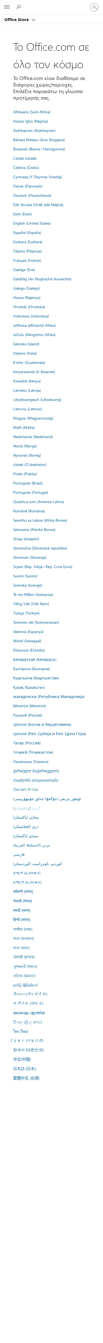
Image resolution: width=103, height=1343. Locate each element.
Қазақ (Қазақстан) (29, 687)
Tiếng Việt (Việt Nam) (31, 603)
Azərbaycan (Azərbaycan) (34, 130)
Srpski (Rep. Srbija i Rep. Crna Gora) (42, 566)
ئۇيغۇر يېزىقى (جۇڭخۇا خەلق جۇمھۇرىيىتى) (47, 798)
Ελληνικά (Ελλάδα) (29, 650)
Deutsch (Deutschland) (32, 195)
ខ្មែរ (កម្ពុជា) (28, 1040)
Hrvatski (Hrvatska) (29, 306)
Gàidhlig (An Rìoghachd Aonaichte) (42, 278)
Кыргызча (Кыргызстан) (36, 678)
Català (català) (25, 158)
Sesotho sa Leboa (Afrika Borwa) (40, 520)
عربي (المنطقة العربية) (31, 845)
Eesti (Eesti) (22, 213)
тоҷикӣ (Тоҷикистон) (33, 752)
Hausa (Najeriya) (26, 297)
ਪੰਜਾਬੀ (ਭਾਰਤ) (24, 956)
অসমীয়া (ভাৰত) (22, 929)
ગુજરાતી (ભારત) (25, 966)
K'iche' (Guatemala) (29, 362)
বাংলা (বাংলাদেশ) (23, 938)
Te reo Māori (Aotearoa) (33, 594)
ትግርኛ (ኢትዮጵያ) (26, 872)
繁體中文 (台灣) (26, 1078)
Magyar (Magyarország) (33, 418)
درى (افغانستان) (25, 826)
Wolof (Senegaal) (27, 640)
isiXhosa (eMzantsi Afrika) (34, 325)
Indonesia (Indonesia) (31, 316)
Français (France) (27, 260)
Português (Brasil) (28, 483)
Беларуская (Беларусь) (34, 659)
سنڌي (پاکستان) (25, 835)
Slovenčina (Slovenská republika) (40, 548)
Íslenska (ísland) (26, 343)
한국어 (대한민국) (28, 1049)
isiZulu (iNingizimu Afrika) (34, 334)
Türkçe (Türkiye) (26, 613)
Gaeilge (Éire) (24, 269)
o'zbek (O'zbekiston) (29, 464)
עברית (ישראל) (25, 789)
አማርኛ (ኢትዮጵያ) (27, 882)
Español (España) (27, 232)
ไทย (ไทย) (20, 1031)
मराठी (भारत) (21, 910)
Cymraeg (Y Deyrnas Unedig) (37, 176)
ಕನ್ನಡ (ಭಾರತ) (28, 1003)
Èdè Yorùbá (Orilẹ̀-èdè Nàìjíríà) (38, 204)
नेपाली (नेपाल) (22, 901)
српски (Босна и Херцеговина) (42, 724)
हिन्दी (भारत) (21, 919)
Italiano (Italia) (25, 353)
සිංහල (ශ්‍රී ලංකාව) (27, 1021)
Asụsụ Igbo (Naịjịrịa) (30, 121)
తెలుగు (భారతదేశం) (30, 994)
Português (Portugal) (30, 492)
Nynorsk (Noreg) (27, 455)
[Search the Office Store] (19, 7)
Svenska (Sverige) (27, 585)
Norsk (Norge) (25, 445)
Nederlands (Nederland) (33, 436)
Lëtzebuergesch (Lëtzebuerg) (37, 399)
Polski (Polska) (25, 473)
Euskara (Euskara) (27, 241)
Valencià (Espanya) (28, 631)
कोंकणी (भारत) (23, 891)
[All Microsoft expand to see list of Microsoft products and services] (6, 7)
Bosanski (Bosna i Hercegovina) (39, 148)
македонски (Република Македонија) (49, 696)
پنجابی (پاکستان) (26, 817)
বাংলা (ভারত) (21, 947)
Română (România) (29, 510)
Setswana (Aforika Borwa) (34, 529)
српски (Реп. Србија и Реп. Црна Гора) (49, 733)
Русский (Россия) (27, 715)
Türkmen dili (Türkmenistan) (36, 622)
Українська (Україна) (30, 761)
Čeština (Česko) (26, 167)
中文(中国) (22, 1059)
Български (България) (31, 668)
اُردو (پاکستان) (27, 807)
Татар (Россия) (27, 742)
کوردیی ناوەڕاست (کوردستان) (37, 863)
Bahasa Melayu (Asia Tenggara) (39, 139)
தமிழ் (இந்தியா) (25, 984)
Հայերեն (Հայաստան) (35, 780)
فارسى (19, 854)
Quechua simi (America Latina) (38, 501)
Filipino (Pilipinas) (27, 251)
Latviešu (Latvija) (27, 390)
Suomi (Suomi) (25, 575)
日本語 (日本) (24, 1068)
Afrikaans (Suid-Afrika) (31, 111)
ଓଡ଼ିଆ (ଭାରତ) (24, 975)
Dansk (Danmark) (27, 186)
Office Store (17, 19)
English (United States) (32, 223)
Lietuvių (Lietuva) (27, 408)
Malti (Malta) (24, 427)
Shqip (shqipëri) (26, 538)
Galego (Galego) (26, 288)
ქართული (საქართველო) (36, 770)
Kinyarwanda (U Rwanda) (34, 371)
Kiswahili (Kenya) (27, 381)
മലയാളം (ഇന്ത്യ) (29, 1012)
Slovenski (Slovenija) (29, 557)
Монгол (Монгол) (29, 705)
